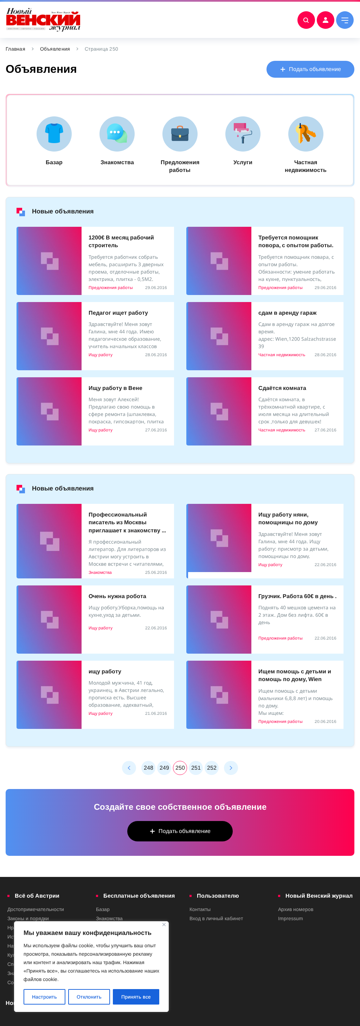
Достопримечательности (35, 909)
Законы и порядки (28, 918)
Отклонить (89, 997)
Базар (103, 909)
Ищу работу (100, 354)
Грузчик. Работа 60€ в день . (297, 596)
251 (196, 768)
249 (164, 768)
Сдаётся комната (282, 388)
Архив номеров (295, 909)
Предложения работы (111, 287)
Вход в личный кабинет (216, 918)
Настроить (44, 997)
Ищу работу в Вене (115, 388)
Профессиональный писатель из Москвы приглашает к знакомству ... (127, 522)
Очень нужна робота (117, 596)
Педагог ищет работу (118, 313)
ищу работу (105, 671)
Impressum (290, 918)
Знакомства (100, 572)
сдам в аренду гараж (287, 313)
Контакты (200, 909)
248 (148, 768)
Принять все (136, 997)
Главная (15, 49)
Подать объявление (315, 69)
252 (212, 768)
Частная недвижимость (281, 354)
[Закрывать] (164, 924)
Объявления (55, 49)
